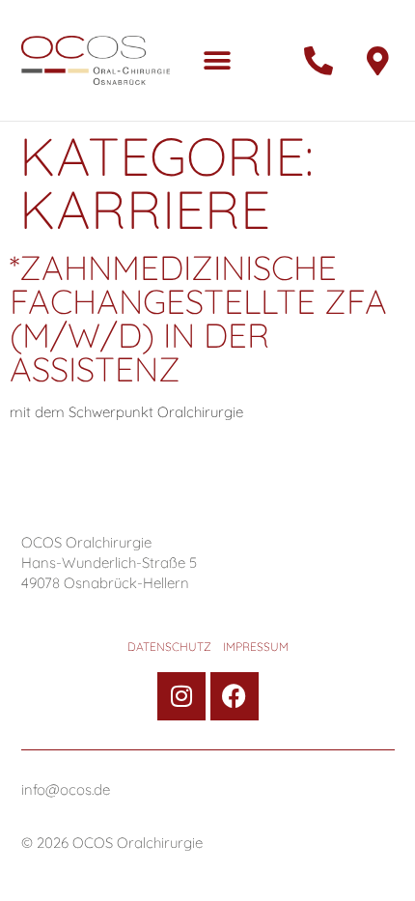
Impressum (256, 647)
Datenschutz (169, 647)
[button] (216, 60)
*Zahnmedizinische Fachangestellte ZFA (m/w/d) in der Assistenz (198, 318)
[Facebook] (234, 696)
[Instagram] (181, 696)
